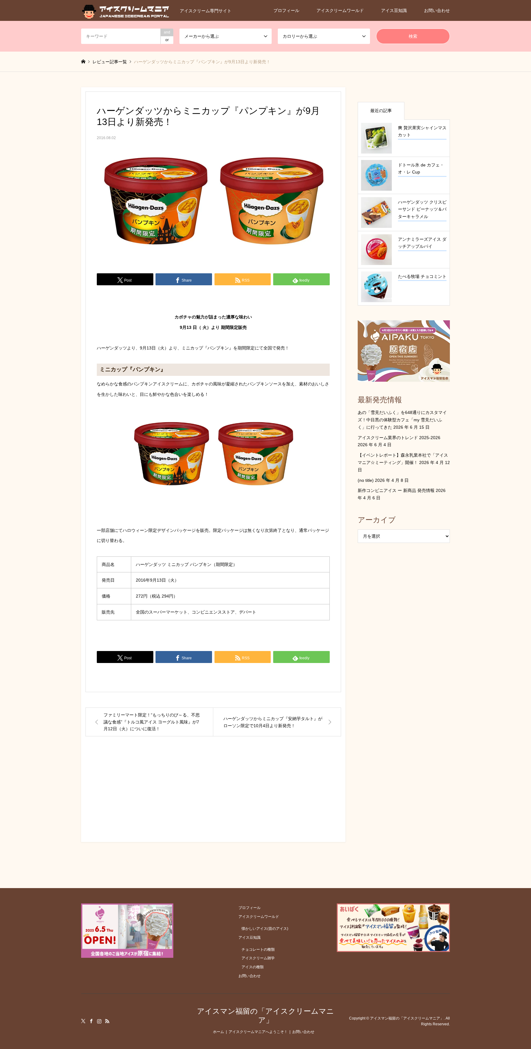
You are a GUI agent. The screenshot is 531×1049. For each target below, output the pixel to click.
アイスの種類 (253, 967)
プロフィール (286, 10)
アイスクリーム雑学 (258, 958)
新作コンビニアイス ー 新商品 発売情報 (396, 490)
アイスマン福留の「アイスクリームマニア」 (265, 1015)
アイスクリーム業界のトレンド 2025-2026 (399, 437)
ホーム (218, 1032)
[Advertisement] (213, 795)
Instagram (99, 1021)
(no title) (366, 480)
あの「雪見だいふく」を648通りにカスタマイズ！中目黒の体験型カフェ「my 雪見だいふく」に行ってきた (402, 420)
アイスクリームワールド (340, 10)
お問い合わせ (437, 10)
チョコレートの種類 (258, 949)
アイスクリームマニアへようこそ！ (258, 1032)
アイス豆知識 (394, 10)
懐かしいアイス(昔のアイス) (265, 928)
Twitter (83, 1021)
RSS (107, 1021)
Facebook (91, 1021)
